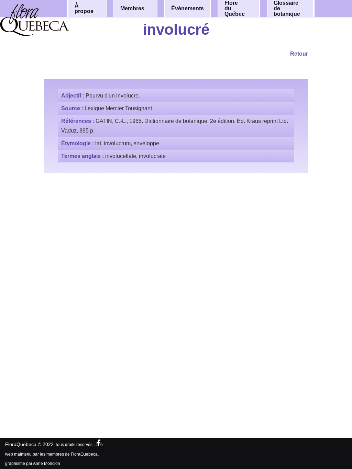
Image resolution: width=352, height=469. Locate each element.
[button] (101, 9)
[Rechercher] (334, 8)
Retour (299, 54)
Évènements (187, 8)
